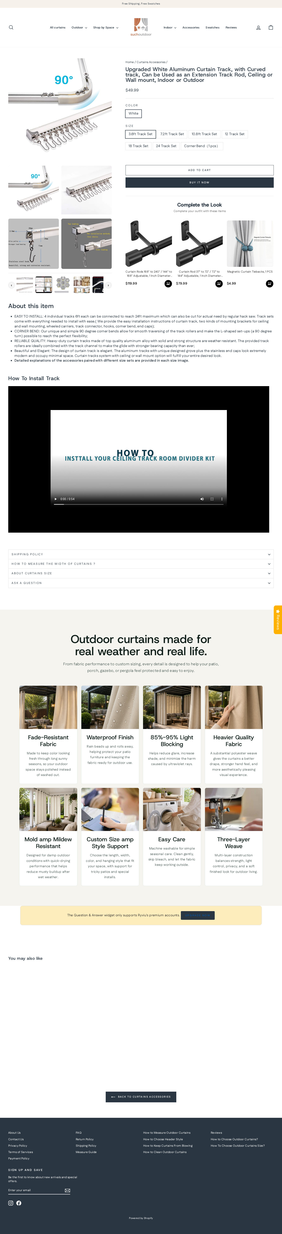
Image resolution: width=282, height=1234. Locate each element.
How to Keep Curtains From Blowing (167, 1146)
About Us (14, 1133)
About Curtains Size (32, 573)
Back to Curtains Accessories (144, 1097)
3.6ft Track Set (140, 134)
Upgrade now (198, 915)
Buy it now (200, 182)
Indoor (168, 27)
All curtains (57, 27)
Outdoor (78, 27)
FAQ (79, 1133)
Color (132, 106)
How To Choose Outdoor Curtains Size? (238, 1146)
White (133, 113)
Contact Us (16, 1139)
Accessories (190, 27)
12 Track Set (235, 134)
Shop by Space (104, 27)
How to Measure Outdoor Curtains (166, 1133)
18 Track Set (138, 146)
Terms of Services (20, 1152)
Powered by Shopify (141, 1218)
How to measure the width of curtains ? (53, 564)
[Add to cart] (168, 283)
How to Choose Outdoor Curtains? (234, 1139)
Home (130, 62)
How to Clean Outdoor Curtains (164, 1152)
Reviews (231, 27)
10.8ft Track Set (204, 134)
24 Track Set (166, 146)
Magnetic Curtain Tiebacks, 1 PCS (250, 272)
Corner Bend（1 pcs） (202, 146)
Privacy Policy (17, 1146)
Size (130, 126)
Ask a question (27, 583)
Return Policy (85, 1139)
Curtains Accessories (151, 62)
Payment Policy (18, 1159)
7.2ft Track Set (172, 134)
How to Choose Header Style (163, 1139)
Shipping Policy (27, 554)
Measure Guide (86, 1152)
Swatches (212, 27)
